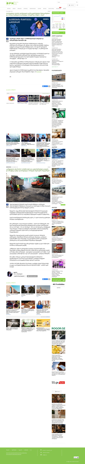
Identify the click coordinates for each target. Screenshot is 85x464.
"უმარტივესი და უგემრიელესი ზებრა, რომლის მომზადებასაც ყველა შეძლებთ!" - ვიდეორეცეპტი (27, 311)
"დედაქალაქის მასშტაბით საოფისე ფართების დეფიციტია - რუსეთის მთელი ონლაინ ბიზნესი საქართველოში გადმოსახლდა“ (57, 104)
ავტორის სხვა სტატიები (19, 276)
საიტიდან (39, 71)
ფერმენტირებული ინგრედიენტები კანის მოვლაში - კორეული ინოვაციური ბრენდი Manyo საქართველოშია (43, 329)
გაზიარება (46, 86)
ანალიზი (54, 147)
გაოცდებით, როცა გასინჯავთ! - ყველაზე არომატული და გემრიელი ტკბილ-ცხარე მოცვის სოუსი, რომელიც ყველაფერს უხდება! (13, 311)
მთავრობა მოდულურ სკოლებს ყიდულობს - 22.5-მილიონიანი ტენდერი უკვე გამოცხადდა (57, 86)
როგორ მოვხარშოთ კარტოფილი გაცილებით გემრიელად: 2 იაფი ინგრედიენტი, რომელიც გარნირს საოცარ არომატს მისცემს (57, 358)
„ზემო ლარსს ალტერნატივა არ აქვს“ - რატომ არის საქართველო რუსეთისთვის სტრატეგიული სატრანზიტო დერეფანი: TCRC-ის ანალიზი (57, 163)
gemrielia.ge (8, 314)
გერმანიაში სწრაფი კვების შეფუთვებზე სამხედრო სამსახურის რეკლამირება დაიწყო (57, 240)
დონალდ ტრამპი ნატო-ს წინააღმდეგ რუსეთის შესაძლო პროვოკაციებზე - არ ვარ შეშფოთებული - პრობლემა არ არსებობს (43, 159)
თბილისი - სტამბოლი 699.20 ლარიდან (42, 295)
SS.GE (8, 93)
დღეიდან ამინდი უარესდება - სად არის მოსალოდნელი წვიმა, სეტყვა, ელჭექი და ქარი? (13, 143)
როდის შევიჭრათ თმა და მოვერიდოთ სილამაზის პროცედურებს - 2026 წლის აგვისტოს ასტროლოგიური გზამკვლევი (57, 436)
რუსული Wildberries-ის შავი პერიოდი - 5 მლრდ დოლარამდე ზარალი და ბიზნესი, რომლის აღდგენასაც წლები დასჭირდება (57, 274)
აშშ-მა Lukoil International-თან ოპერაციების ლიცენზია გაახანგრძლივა (57, 256)
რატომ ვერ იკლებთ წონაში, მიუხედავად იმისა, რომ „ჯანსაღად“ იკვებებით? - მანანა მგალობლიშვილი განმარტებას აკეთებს (43, 311)
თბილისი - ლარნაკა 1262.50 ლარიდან (12, 295)
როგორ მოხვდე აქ (45, 93)
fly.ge (7, 296)
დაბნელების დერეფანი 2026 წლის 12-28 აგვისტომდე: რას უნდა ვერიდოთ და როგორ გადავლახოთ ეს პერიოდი (58, 421)
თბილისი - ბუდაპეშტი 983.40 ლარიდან (27, 295)
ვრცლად (62, 204)
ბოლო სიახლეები (57, 36)
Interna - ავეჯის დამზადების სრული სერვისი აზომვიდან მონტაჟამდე (12, 329)
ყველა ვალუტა (61, 29)
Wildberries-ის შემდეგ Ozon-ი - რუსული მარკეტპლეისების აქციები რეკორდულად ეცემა (58, 223)
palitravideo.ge (9, 145)
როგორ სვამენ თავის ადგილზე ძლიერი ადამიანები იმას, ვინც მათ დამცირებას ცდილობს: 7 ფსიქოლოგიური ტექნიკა (58, 342)
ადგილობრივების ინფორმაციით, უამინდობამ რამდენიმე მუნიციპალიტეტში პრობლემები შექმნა (57, 62)
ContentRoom (47, 316)
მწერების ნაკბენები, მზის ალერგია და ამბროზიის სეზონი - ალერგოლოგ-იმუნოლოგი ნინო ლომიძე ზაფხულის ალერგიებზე (28, 330)
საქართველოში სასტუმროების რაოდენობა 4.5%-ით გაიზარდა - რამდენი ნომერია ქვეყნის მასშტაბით (57, 142)
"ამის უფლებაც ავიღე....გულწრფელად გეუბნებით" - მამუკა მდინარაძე (27, 143)
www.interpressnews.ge (10, 162)
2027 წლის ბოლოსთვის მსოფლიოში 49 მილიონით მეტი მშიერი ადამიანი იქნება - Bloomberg (57, 182)
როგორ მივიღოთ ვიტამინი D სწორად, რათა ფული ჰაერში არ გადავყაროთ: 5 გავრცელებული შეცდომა (58, 373)
